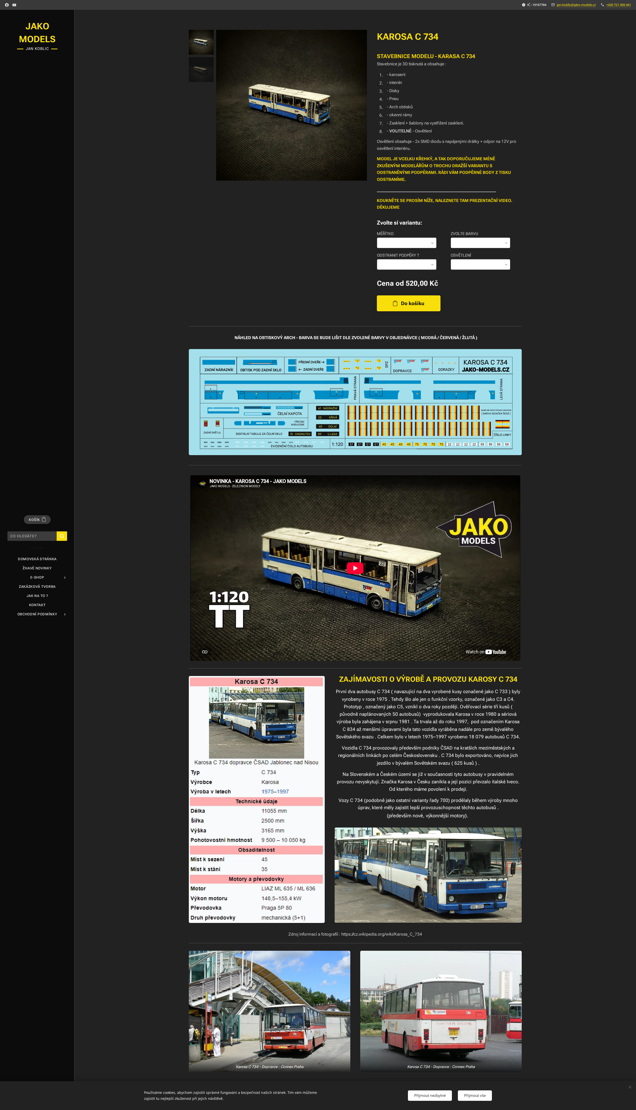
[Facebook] (7, 5)
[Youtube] (14, 5)
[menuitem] (37, 559)
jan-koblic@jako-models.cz (576, 4)
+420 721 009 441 (618, 4)
